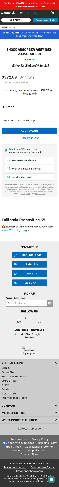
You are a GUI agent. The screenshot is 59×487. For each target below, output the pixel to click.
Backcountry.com (15, 467)
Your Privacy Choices (21, 442)
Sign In (6, 368)
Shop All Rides (29, 454)
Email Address (15, 298)
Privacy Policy (39, 439)
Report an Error (30, 138)
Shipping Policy (47, 443)
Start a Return (10, 381)
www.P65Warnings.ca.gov (15, 230)
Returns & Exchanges (15, 376)
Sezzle (5, 389)
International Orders (14, 398)
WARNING (29, 59)
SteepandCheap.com (29, 471)
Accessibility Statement (40, 447)
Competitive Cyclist (43, 467)
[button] (29, 92)
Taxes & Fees (13, 447)
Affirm (5, 385)
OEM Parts (9, 27)
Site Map (17, 450)
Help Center (9, 393)
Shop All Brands (37, 450)
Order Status (10, 372)
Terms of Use (19, 439)
